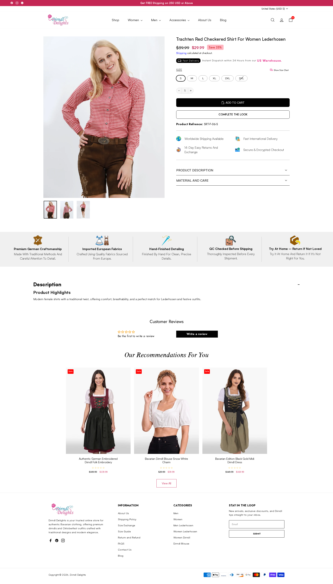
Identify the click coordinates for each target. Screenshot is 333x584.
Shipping (181, 53)
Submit (257, 533)
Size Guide (124, 531)
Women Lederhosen (185, 531)
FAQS (121, 543)
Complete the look (233, 114)
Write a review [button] (197, 334)
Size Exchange (126, 525)
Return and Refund (129, 537)
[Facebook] (11, 3)
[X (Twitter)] (22, 3)
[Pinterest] (57, 540)
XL (214, 78)
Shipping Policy (127, 519)
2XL (227, 78)
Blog (223, 20)
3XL (241, 78)
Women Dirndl (181, 537)
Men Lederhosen (183, 525)
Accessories (178, 20)
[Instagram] (17, 3)
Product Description (194, 170)
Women (134, 20)
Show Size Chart (281, 70)
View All (166, 483)
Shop (115, 20)
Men (154, 20)
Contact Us (124, 549)
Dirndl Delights (78, 574)
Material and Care (192, 180)
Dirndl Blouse (181, 543)
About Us (204, 20)
